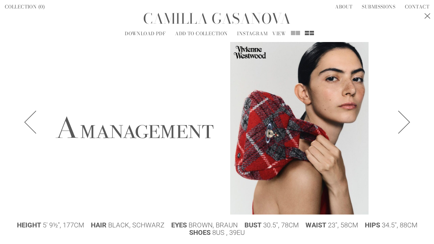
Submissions (378, 7)
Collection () (25, 7)
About (343, 7)
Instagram (252, 33)
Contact (417, 7)
